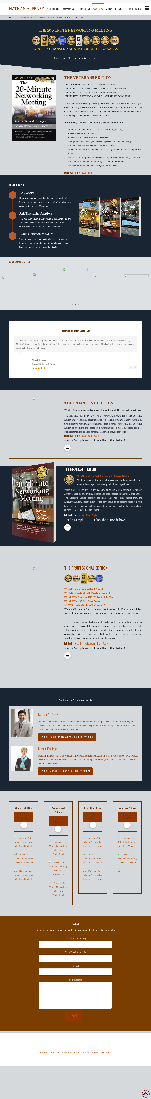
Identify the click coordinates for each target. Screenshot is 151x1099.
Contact (95, 1052)
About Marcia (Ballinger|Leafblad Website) (65, 770)
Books (77, 1052)
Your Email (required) (75, 952)
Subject (75, 966)
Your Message (75, 980)
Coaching (67, 1052)
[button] (72, 304)
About (86, 1052)
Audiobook (43, 1052)
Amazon (82, 172)
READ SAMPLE (128, 816)
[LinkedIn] (70, 1058)
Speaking (55, 1052)
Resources (107, 1052)
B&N (90, 172)
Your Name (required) (75, 938)
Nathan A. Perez (26, 9)
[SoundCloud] (79, 1058)
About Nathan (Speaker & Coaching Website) (67, 736)
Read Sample (24, 816)
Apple (96, 435)
